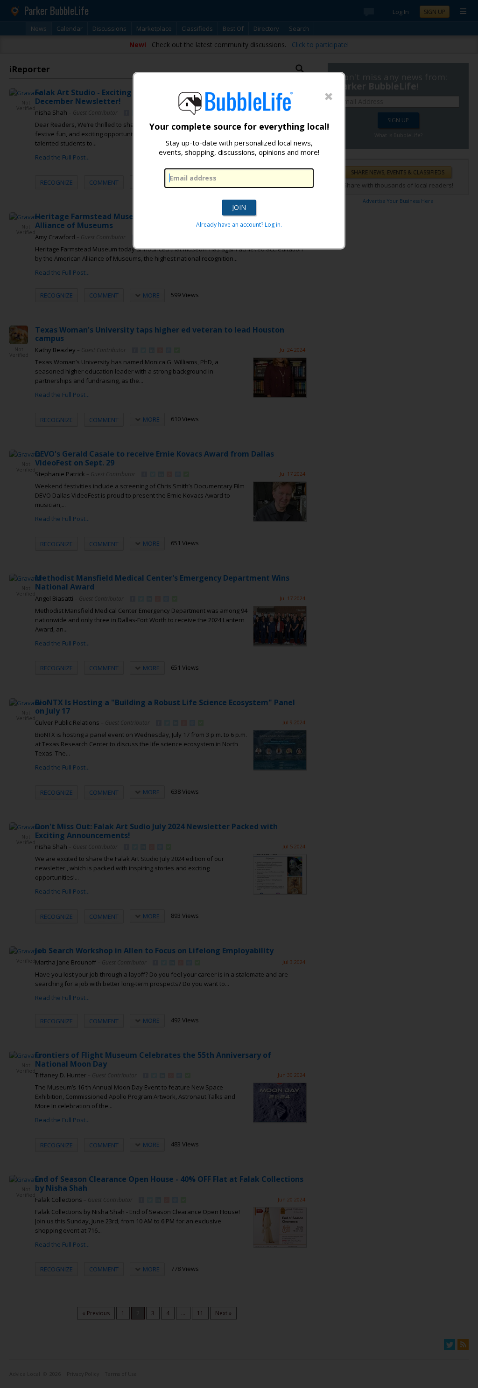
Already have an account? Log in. (239, 225)
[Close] (328, 97)
